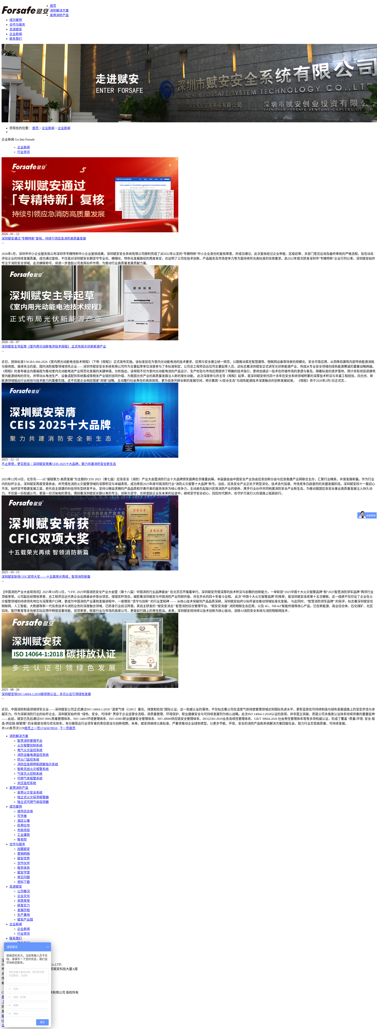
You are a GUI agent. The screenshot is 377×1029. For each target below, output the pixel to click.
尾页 (72, 728)
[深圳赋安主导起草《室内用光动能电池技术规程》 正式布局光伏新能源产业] (90, 339)
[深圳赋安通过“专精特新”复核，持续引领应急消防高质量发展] (90, 231)
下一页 (64, 728)
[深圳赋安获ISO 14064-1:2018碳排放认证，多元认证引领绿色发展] (90, 686)
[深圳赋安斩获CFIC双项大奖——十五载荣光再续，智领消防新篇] (90, 569)
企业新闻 (48, 128)
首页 (53, 5)
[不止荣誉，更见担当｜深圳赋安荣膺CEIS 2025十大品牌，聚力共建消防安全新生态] (90, 456)
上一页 (35, 728)
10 (55, 728)
